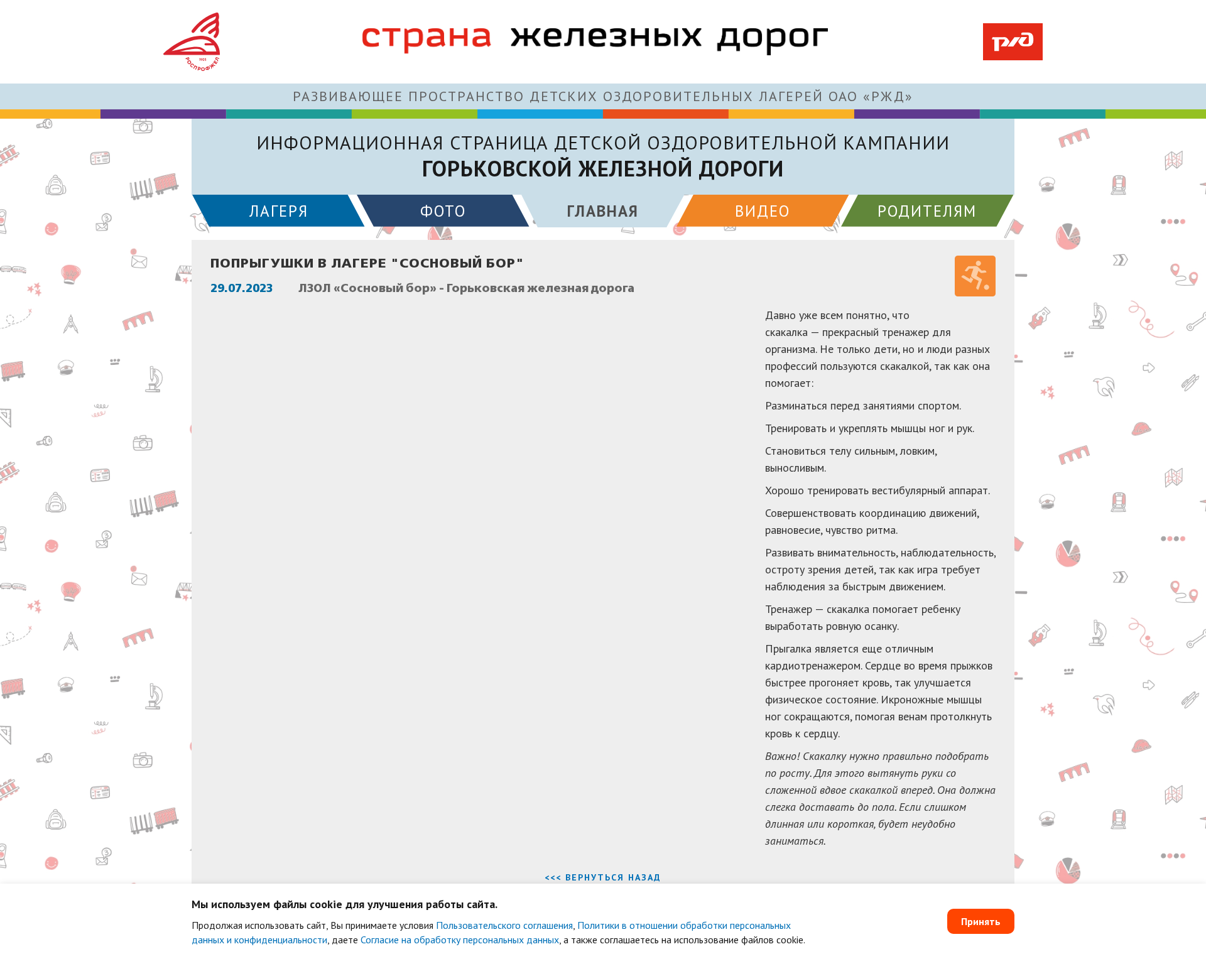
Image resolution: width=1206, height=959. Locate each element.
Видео (762, 211)
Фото (443, 211)
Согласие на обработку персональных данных (460, 939)
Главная (603, 211)
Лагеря (278, 211)
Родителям (927, 211)
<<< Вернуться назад (603, 877)
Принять (981, 921)
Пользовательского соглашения (504, 925)
